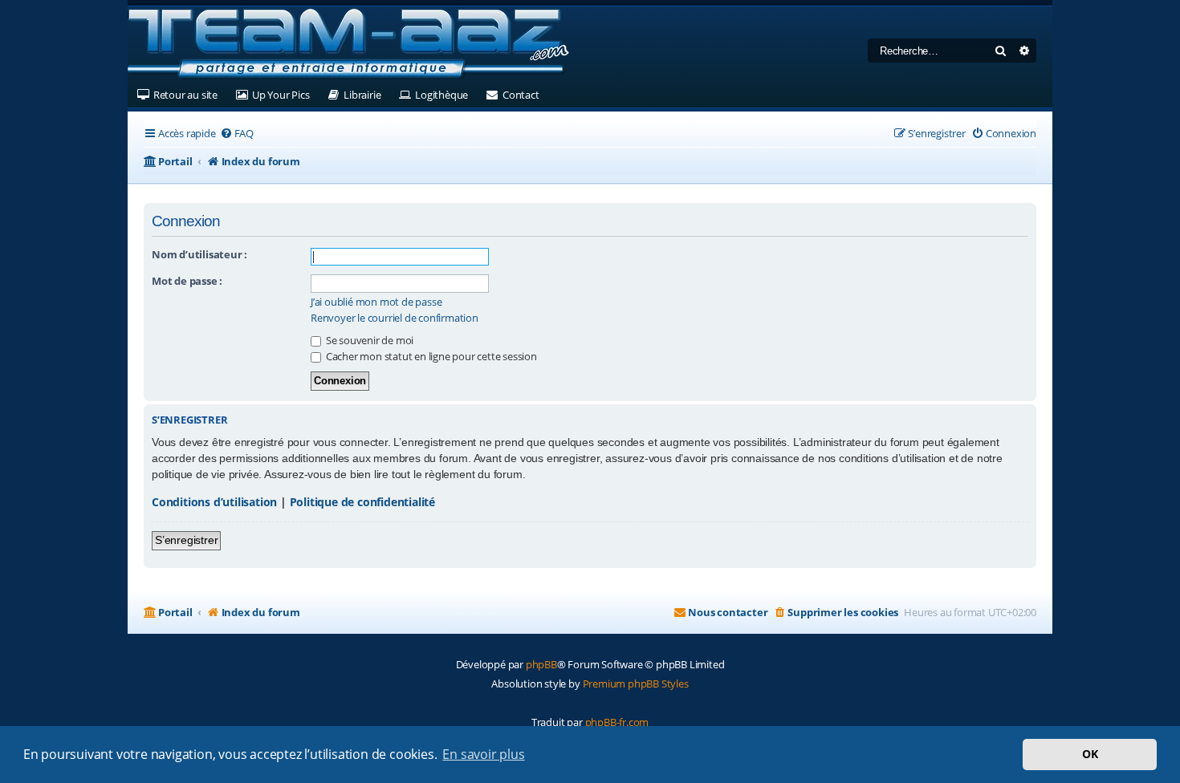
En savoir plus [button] (483, 754)
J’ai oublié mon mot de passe (376, 302)
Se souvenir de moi (368, 340)
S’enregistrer (186, 539)
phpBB (541, 664)
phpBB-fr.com (617, 722)
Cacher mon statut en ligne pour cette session (430, 356)
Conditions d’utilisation (214, 501)
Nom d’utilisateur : (199, 254)
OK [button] (1090, 753)
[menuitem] (237, 133)
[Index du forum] (348, 44)
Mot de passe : (187, 281)
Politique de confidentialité (362, 501)
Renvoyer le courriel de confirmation (394, 318)
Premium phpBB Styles (636, 683)
